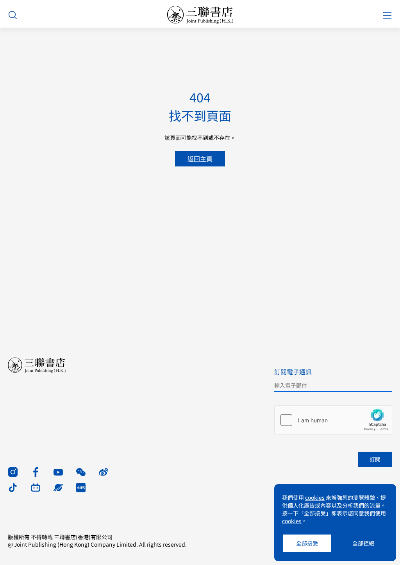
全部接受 (307, 543)
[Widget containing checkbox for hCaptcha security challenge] (333, 420)
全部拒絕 (363, 543)
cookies (315, 497)
